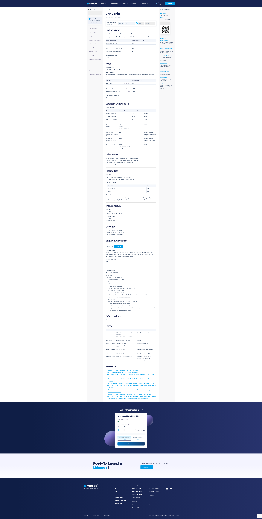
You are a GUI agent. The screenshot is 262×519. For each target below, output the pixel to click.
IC (115, 488)
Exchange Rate (93, 28)
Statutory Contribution (95, 40)
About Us (151, 499)
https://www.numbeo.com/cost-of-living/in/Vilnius (123, 372)
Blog (133, 505)
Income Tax (92, 47)
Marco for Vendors (154, 491)
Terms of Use (86, 515)
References (92, 70)
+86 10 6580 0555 (165, 19)
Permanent (118, 246)
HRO (116, 494)
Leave (90, 67)
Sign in (170, 3)
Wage (90, 36)
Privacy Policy (96, 515)
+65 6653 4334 (164, 15)
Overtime (91, 55)
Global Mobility (119, 503)
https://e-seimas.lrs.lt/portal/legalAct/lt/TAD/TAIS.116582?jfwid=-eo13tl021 (130, 394)
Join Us (151, 502)
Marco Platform (136, 488)
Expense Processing (120, 500)
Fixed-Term (110, 246)
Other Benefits (93, 44)
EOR (116, 491)
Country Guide (109, 9)
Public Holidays (93, 63)
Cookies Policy (107, 515)
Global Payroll (119, 497)
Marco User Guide (137, 494)
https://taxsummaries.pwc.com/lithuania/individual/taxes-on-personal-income (131, 383)
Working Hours (93, 51)
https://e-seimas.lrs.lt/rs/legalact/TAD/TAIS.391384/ (123, 370)
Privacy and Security (137, 491)
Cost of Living (92, 32)
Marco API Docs (136, 497)
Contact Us (146, 467)
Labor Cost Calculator (95, 74)
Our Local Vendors (154, 488)
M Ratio (124, 439)
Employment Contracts (95, 59)
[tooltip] (140, 430)
